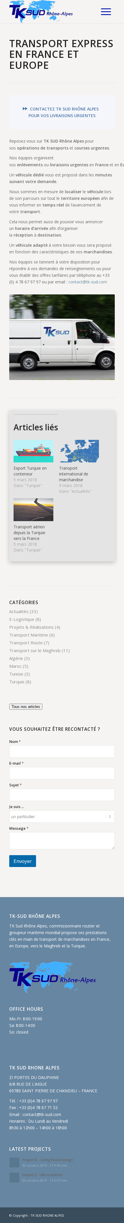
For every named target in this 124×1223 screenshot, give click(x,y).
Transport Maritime (28, 635)
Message (19, 828)
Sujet (15, 784)
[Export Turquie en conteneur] (33, 451)
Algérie (16, 658)
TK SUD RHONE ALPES (47, 1215)
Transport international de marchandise (73, 473)
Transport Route (26, 642)
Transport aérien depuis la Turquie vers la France (29, 532)
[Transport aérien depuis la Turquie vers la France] (33, 509)
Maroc (15, 666)
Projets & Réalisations (31, 627)
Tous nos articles (26, 706)
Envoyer (23, 861)
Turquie (17, 682)
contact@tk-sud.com (87, 282)
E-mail (16, 763)
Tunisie (16, 674)
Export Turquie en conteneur (30, 471)
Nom (15, 741)
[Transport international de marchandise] (79, 451)
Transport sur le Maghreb (35, 650)
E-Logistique (21, 619)
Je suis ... (16, 806)
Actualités (19, 611)
